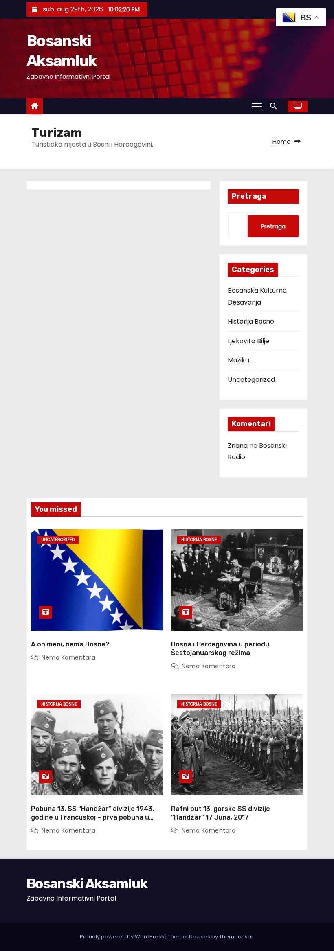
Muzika (238, 360)
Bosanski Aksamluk (86, 883)
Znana (238, 445)
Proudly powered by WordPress (122, 936)
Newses (199, 936)
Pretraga (249, 196)
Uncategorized (251, 379)
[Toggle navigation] (257, 106)
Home (281, 141)
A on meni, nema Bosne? (70, 644)
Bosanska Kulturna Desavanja (257, 296)
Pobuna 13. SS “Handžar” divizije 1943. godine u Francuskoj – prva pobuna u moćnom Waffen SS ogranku (92, 817)
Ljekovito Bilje (248, 341)
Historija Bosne (251, 321)
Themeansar (236, 936)
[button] (275, 106)
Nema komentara (68, 657)
